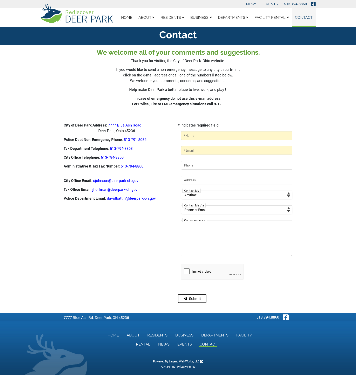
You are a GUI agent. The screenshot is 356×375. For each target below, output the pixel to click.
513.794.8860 (295, 3)
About (145, 17)
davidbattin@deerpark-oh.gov (131, 198)
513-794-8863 (121, 148)
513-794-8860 (112, 157)
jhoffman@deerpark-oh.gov (114, 189)
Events (270, 4)
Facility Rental (271, 17)
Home (126, 17)
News (251, 4)
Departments (232, 17)
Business (200, 17)
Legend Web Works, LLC (184, 361)
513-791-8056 (135, 139)
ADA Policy (168, 367)
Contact (304, 17)
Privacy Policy (186, 367)
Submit (195, 298)
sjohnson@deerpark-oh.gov (115, 180)
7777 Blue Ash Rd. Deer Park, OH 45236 (96, 317)
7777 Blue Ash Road (124, 125)
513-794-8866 (132, 166)
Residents (171, 17)
